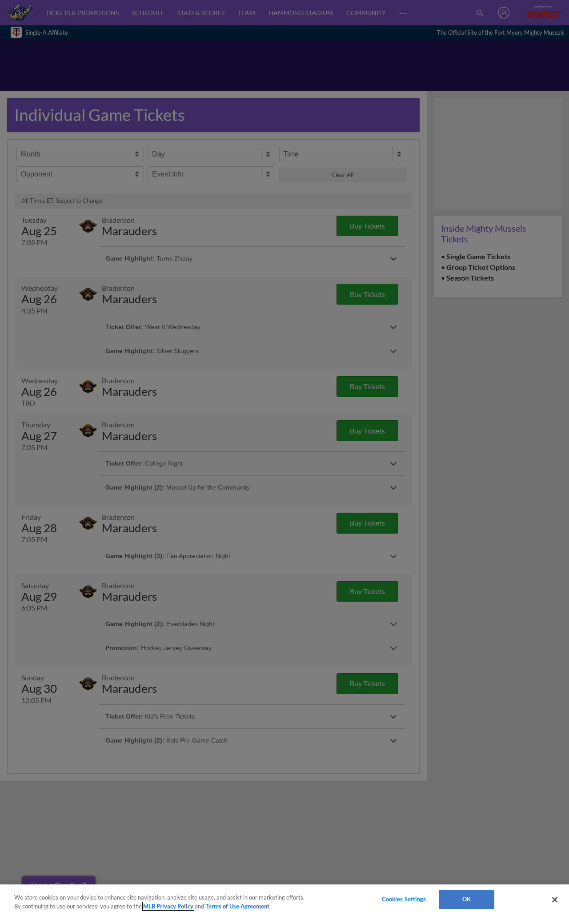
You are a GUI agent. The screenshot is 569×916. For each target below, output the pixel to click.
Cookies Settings (404, 899)
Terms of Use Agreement (237, 906)
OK (466, 899)
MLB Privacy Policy (168, 906)
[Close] (555, 899)
